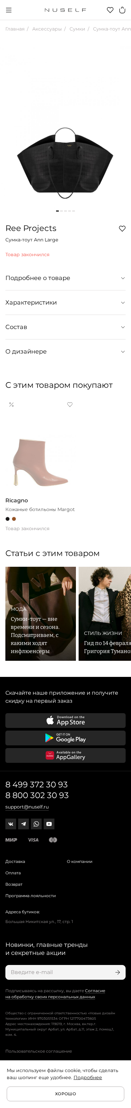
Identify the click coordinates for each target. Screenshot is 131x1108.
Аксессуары (46, 29)
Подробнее (88, 1077)
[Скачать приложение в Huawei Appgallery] (65, 755)
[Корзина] (122, 10)
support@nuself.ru (27, 807)
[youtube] (49, 824)
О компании (79, 861)
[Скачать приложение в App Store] (65, 720)
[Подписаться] (117, 972)
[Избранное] (110, 10)
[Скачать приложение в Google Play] (65, 738)
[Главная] (65, 10)
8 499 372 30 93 (36, 784)
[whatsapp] (36, 824)
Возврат (14, 884)
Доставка (15, 861)
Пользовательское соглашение (38, 1051)
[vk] (10, 824)
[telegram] (23, 824)
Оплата (13, 872)
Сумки (76, 29)
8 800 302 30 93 (37, 795)
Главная (15, 29)
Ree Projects (30, 228)
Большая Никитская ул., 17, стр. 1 (39, 921)
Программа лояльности (30, 895)
